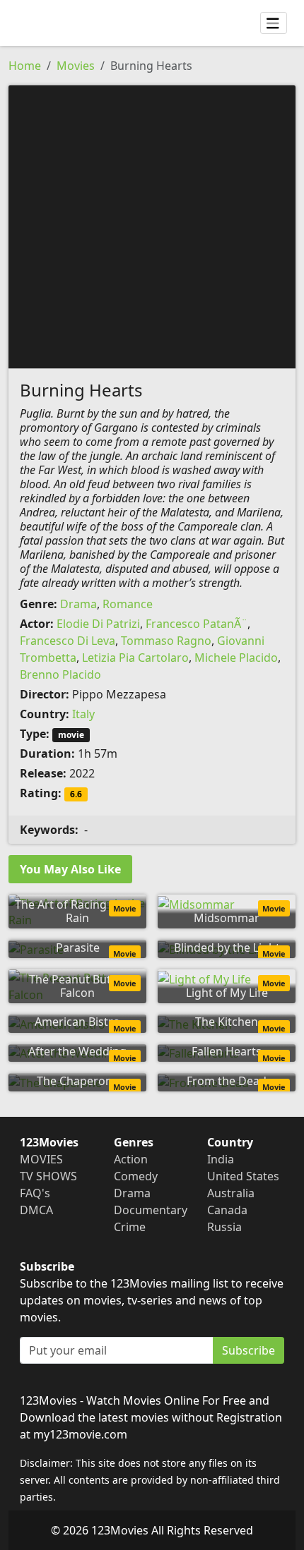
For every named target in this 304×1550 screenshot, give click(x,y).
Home (24, 65)
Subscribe (248, 1350)
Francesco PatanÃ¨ (196, 623)
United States (243, 1176)
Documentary (150, 1210)
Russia (224, 1227)
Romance (128, 604)
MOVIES (41, 1159)
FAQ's (35, 1193)
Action (131, 1159)
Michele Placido (236, 657)
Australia (231, 1193)
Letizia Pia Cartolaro (135, 657)
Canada (227, 1210)
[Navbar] (273, 23)
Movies (76, 65)
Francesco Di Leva (67, 640)
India (220, 1159)
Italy (83, 714)
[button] (152, 226)
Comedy (136, 1176)
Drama (78, 604)
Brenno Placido (60, 674)
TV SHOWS (48, 1176)
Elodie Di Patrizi (98, 623)
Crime (130, 1227)
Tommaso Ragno (166, 640)
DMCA (36, 1210)
